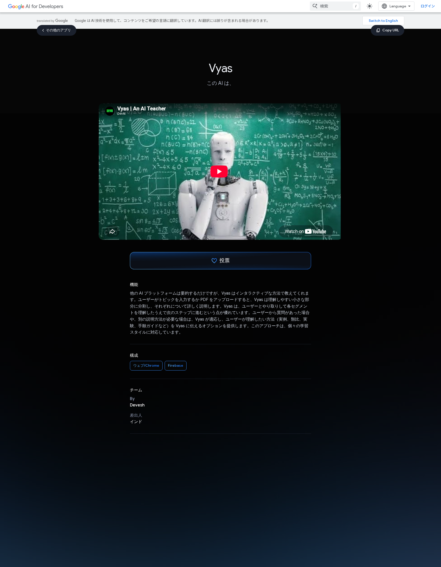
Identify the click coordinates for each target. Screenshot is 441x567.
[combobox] (335, 6)
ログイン (428, 6)
